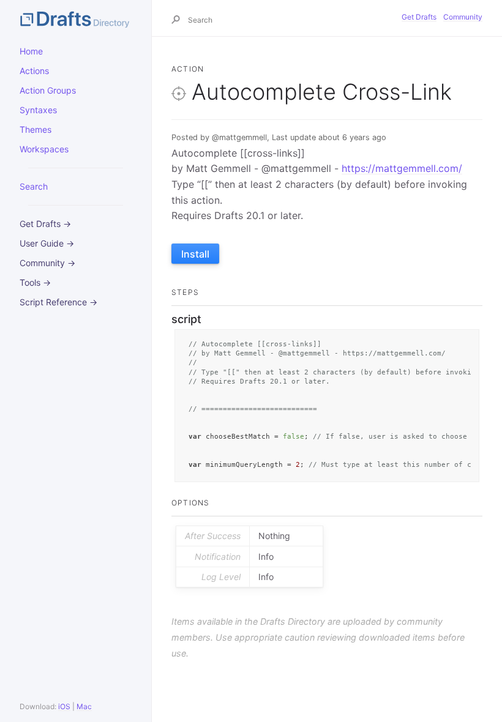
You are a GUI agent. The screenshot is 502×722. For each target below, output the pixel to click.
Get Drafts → (45, 223)
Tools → (35, 282)
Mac (84, 706)
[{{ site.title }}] (75, 18)
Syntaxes (38, 110)
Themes (35, 129)
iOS (64, 706)
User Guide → (47, 243)
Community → (47, 263)
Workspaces (44, 149)
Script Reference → (58, 302)
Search (34, 186)
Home (31, 51)
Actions (34, 70)
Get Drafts (419, 16)
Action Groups (48, 90)
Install (195, 254)
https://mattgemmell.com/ (402, 168)
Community (462, 16)
